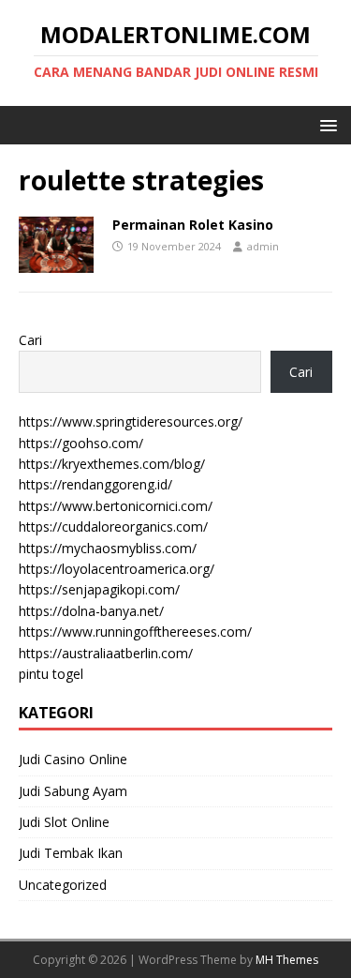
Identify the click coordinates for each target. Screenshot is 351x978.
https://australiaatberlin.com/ (106, 653)
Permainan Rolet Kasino (192, 224)
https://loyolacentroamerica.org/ (116, 569)
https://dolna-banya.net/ (91, 611)
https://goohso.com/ (81, 443)
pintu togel (51, 674)
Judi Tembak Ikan (71, 853)
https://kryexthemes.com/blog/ (112, 464)
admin (263, 246)
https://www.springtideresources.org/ (130, 421)
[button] (325, 124)
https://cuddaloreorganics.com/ (113, 526)
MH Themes (287, 960)
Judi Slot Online (64, 822)
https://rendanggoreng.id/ (95, 484)
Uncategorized (63, 885)
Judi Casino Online (73, 759)
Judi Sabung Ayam (73, 791)
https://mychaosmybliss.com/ (108, 548)
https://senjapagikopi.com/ (99, 589)
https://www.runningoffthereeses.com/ (135, 631)
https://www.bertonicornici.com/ (115, 506)
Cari (30, 340)
